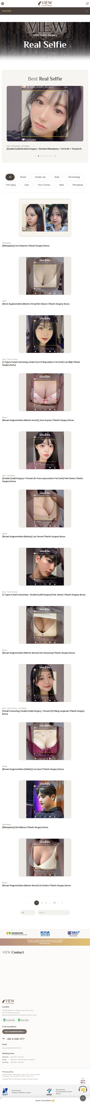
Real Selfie (6, 11)
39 (54, 903)
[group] (10, 177)
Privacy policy (7, 1072)
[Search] (67, 912)
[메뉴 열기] (87, 3)
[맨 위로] (83, 1098)
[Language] (2, 3)
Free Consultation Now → (14, 1031)
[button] (38, 155)
